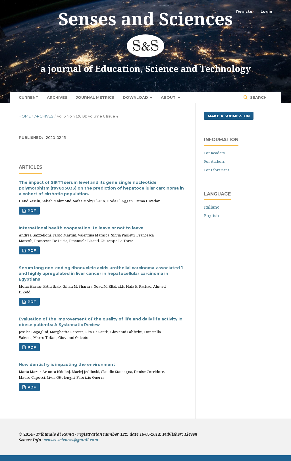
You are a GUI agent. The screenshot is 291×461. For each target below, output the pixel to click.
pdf (31, 210)
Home (25, 116)
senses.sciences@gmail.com (71, 440)
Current (28, 97)
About (169, 97)
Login (266, 11)
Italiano (211, 207)
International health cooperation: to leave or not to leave (81, 227)
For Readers (214, 152)
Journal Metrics (95, 97)
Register (245, 11)
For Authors (214, 161)
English (211, 215)
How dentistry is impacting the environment (67, 364)
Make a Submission (229, 116)
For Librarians (216, 169)
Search (258, 97)
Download (136, 97)
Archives (57, 97)
